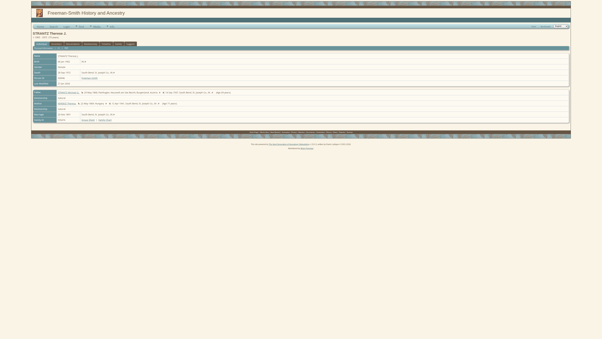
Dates (335, 132)
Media (96, 26)
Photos (293, 132)
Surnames (285, 132)
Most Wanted (275, 132)
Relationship (90, 44)
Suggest (130, 44)
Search (54, 26)
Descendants (73, 44)
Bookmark (545, 26)
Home (40, 26)
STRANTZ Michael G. (68, 92)
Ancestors (56, 44)
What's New (264, 132)
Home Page (254, 132)
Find (81, 26)
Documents (310, 132)
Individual (41, 44)
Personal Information (43, 48)
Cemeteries (320, 132)
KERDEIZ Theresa (67, 103)
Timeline (106, 44)
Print (533, 26)
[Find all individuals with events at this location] (85, 61)
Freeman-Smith (90, 78)
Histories (301, 132)
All (59, 48)
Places (328, 132)
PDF (66, 48)
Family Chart (105, 119)
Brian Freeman (307, 148)
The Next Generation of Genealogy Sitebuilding (289, 144)
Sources (350, 132)
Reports (342, 132)
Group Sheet (88, 119)
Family (118, 44)
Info (112, 26)
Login (66, 26)
